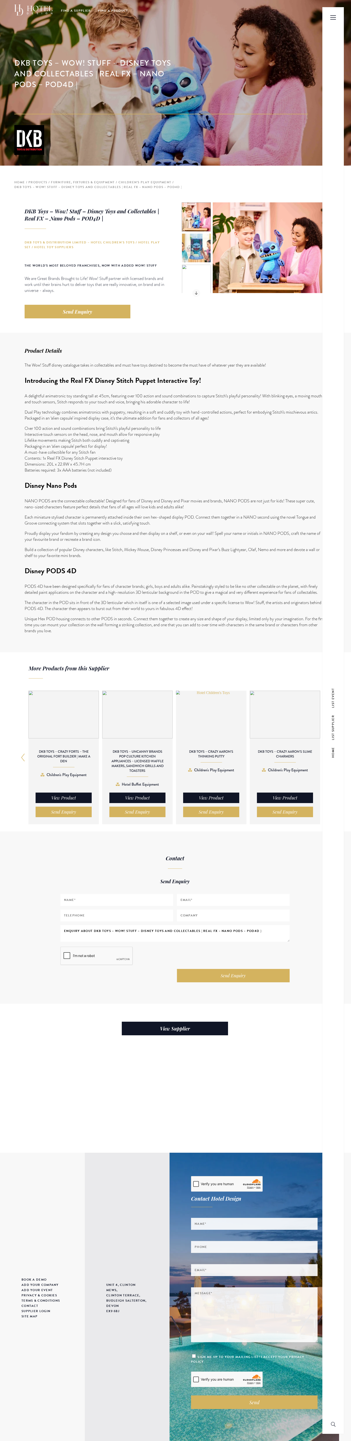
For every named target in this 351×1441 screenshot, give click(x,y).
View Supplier (175, 1028)
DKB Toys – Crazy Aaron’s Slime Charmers (285, 754)
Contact (29, 1306)
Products (37, 182)
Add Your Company (40, 1285)
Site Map (29, 1316)
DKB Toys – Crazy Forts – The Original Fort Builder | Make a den (63, 756)
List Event (333, 698)
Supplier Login (35, 1311)
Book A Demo (34, 1279)
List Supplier (333, 727)
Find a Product (113, 10)
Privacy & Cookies (39, 1295)
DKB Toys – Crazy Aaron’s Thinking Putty (211, 754)
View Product (63, 798)
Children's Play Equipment (144, 182)
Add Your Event (37, 1290)
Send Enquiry (77, 311)
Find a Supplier (76, 10)
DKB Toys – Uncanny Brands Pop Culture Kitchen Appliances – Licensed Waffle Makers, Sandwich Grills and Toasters (138, 761)
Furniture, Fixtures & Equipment (83, 182)
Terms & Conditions (40, 1300)
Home (19, 182)
